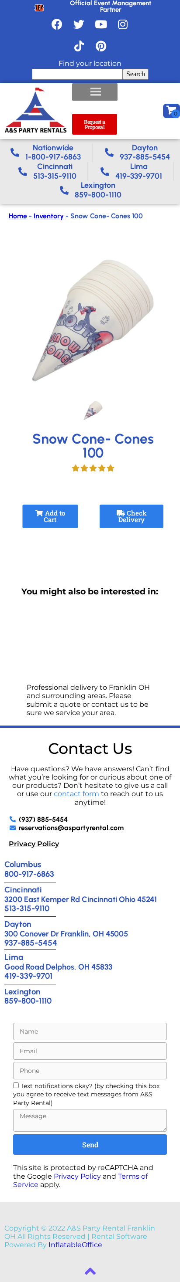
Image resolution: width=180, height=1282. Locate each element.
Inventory (49, 216)
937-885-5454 (30, 943)
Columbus (22, 864)
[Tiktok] (79, 46)
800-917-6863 (29, 874)
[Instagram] (123, 24)
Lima (13, 957)
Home (18, 216)
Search (135, 74)
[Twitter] (79, 24)
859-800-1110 (28, 1001)
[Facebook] (57, 24)
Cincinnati (23, 890)
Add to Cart (54, 516)
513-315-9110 (26, 908)
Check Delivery (132, 516)
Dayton (17, 924)
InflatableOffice (75, 1245)
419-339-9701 (28, 976)
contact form (76, 794)
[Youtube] (101, 24)
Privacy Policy (34, 844)
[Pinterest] (101, 46)
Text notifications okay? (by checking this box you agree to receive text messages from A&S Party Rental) (86, 1094)
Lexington (22, 992)
